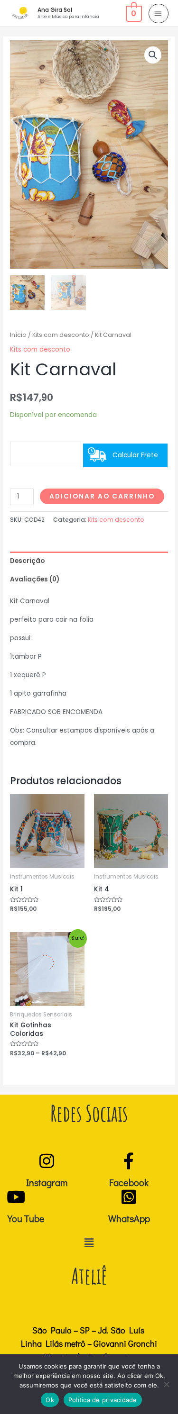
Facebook (129, 1182)
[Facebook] (129, 1160)
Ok (50, 1400)
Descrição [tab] (27, 560)
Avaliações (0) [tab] (34, 579)
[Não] (166, 1384)
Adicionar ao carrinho (102, 496)
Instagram (46, 1182)
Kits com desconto (60, 335)
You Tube (26, 1218)
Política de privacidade (102, 1400)
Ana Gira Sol (54, 10)
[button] (152, 54)
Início (18, 335)
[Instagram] (46, 1160)
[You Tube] (16, 1196)
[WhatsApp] (129, 1196)
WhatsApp (129, 1218)
